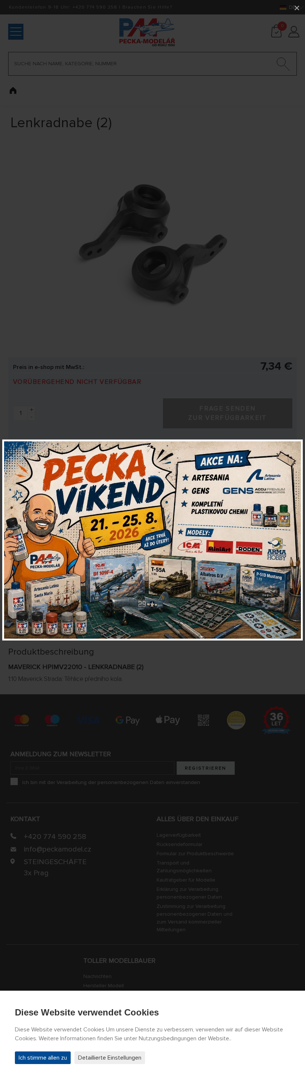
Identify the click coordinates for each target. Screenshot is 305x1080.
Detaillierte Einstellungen (109, 1057)
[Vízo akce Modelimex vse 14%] (152, 540)
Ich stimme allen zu (43, 1057)
